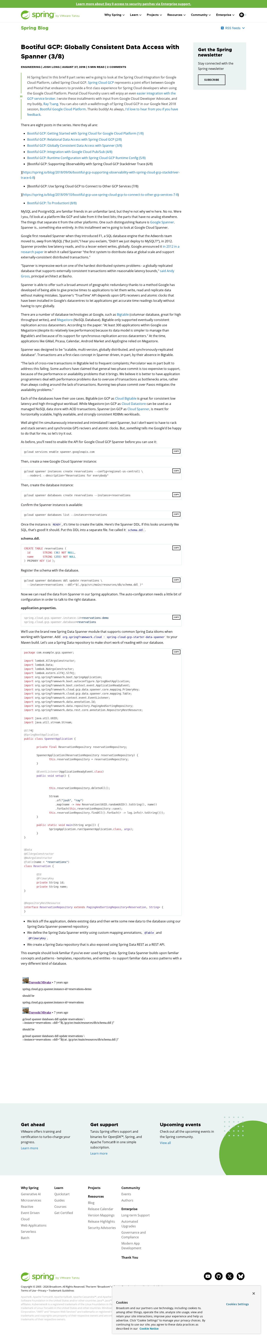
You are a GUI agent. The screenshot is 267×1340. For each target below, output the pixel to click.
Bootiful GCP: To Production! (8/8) (52, 203)
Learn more (29, 1148)
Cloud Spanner (138, 409)
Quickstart (62, 1194)
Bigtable (123, 314)
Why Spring (30, 1188)
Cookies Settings (237, 1304)
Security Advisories (102, 1228)
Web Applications (34, 1225)
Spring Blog (34, 28)
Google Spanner (162, 222)
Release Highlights (101, 1221)
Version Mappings (101, 1215)
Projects (94, 1188)
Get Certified (63, 1213)
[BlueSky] (241, 1276)
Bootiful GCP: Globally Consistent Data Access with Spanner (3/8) (74, 145)
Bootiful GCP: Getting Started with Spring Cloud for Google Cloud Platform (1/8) (85, 133)
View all (165, 1143)
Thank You (129, 1257)
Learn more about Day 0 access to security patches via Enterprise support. (133, 4)
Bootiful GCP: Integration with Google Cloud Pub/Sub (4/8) (69, 152)
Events (126, 1194)
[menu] (242, 15)
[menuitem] (241, 14)
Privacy (42, 1290)
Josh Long (51, 66)
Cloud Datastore (134, 404)
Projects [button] (153, 15)
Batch (25, 1238)
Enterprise (129, 1209)
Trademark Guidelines (61, 1290)
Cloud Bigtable (125, 398)
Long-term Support (135, 1215)
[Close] (253, 1293)
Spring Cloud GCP (101, 82)
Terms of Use (28, 1290)
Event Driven (30, 1213)
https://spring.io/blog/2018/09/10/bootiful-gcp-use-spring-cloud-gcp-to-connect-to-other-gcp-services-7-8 (100, 194)
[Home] (50, 15)
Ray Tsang (50, 104)
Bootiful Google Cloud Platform (63, 109)
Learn (58, 1188)
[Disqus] (101, 1024)
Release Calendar (100, 1209)
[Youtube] (208, 1276)
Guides (59, 1200)
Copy (176, 451)
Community (130, 1188)
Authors (127, 1200)
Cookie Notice (149, 1328)
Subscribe (211, 80)
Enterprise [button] (223, 15)
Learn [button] (134, 15)
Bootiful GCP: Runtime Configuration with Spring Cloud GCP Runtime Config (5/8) (86, 158)
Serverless (28, 1231)
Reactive (27, 1206)
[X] (230, 1276)
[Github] (219, 1276)
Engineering (30, 66)
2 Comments (116, 66)
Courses (60, 1206)
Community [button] (199, 15)
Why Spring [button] (112, 15)
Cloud (25, 1219)
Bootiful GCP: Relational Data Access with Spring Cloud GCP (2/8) (74, 139)
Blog (91, 1203)
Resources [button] (174, 15)
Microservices (31, 1200)
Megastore (65, 320)
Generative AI (31, 1194)
